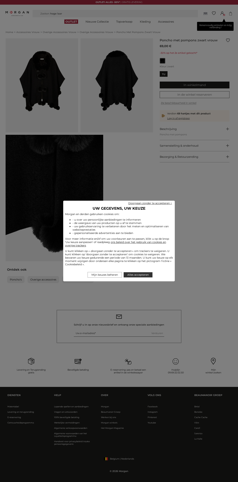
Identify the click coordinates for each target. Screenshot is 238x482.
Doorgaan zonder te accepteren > (150, 203)
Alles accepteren (138, 275)
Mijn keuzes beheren (104, 275)
